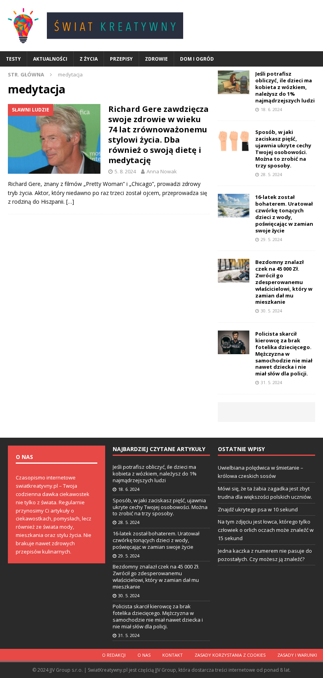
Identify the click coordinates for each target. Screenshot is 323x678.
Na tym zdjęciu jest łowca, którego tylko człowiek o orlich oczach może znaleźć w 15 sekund (266, 530)
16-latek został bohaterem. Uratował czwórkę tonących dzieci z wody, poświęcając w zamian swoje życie (284, 213)
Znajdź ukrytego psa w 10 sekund (258, 509)
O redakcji (114, 655)
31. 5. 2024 (271, 382)
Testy (13, 59)
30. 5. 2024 (271, 311)
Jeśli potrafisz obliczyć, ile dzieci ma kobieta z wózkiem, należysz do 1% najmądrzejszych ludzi (285, 87)
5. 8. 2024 (125, 171)
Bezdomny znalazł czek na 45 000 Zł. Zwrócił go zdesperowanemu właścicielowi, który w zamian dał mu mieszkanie (283, 281)
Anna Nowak (162, 171)
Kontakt (172, 655)
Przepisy (121, 59)
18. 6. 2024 (271, 109)
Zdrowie (156, 59)
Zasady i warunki (297, 655)
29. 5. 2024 (271, 239)
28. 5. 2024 (271, 174)
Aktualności (50, 59)
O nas (143, 655)
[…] (70, 201)
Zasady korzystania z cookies (230, 655)
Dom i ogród (197, 59)
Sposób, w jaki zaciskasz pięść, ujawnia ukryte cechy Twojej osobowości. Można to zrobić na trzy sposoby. (283, 148)
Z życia (89, 59)
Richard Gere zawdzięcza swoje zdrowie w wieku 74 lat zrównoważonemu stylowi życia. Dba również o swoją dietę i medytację (158, 134)
